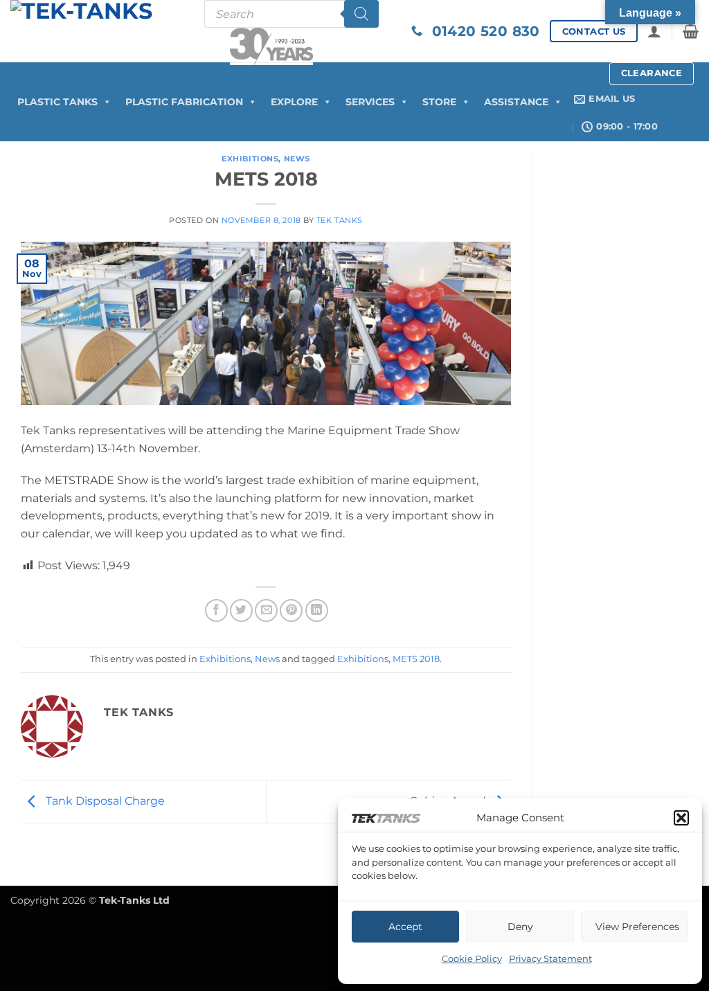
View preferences (637, 926)
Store (439, 102)
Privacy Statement (550, 958)
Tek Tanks (339, 220)
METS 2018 (416, 659)
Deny (520, 926)
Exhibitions (250, 158)
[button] (681, 818)
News (297, 158)
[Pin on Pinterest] (291, 610)
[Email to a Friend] (266, 610)
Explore (294, 102)
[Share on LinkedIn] (316, 610)
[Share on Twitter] (241, 610)
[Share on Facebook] (216, 610)
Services (370, 102)
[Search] (361, 14)
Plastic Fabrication (184, 102)
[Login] (654, 31)
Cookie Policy (472, 958)
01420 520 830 (481, 31)
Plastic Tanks (57, 102)
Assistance (516, 102)
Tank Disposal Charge (104, 800)
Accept (405, 926)
